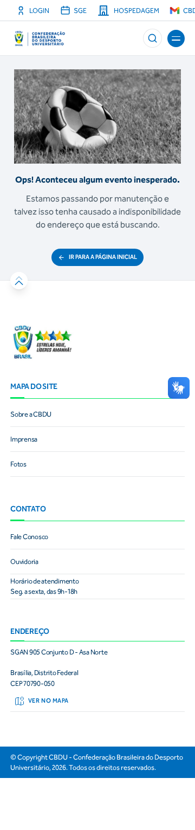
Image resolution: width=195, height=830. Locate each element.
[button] (152, 38)
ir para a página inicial (103, 257)
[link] (97, 414)
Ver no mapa (48, 700)
